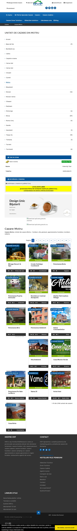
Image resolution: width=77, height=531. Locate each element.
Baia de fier (39, 44)
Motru (8, 82)
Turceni (8, 144)
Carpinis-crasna (11, 58)
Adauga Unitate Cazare (15, 2)
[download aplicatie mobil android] (38, 220)
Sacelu (8, 125)
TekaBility (8, 519)
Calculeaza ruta (46, 20)
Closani (8, 73)
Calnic (8, 54)
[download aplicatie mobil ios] (38, 224)
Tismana (39, 140)
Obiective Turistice (46, 463)
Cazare (37, 15)
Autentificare (57, 2)
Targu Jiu (39, 135)
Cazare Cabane (57, 277)
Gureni (8, 77)
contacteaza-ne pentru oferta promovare (38, 190)
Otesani (8, 101)
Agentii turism (44, 471)
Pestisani (9, 106)
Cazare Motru (18, 24)
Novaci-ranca (10, 97)
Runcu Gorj (39, 120)
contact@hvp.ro (47, 455)
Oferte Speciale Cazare (24, 15)
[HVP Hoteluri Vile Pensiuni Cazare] (38, 2)
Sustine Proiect (45, 491)
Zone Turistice (45, 465)
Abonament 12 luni (9, 506)
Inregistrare (68, 2)
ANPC (15, 519)
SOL (18, 519)
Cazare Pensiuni (57, 245)
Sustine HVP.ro (8, 504)
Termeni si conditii (9, 501)
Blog (56, 20)
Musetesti (9, 87)
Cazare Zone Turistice (14, 20)
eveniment (11, 8)
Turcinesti (39, 149)
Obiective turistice (31, 20)
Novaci (39, 92)
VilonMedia (26, 517)
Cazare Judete (48, 15)
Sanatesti (39, 130)
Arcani (8, 39)
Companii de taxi (45, 474)
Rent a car (43, 477)
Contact (42, 482)
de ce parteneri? (45, 488)
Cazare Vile (34, 245)
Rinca (39, 116)
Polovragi (39, 111)
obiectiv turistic (32, 2)
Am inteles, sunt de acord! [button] (65, 527)
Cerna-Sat (9, 63)
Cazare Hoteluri (13, 245)
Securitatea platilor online (12, 498)
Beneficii (43, 479)
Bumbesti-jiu (10, 49)
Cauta (9, 15)
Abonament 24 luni (9, 509)
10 (66, 240)
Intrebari (43, 485)
